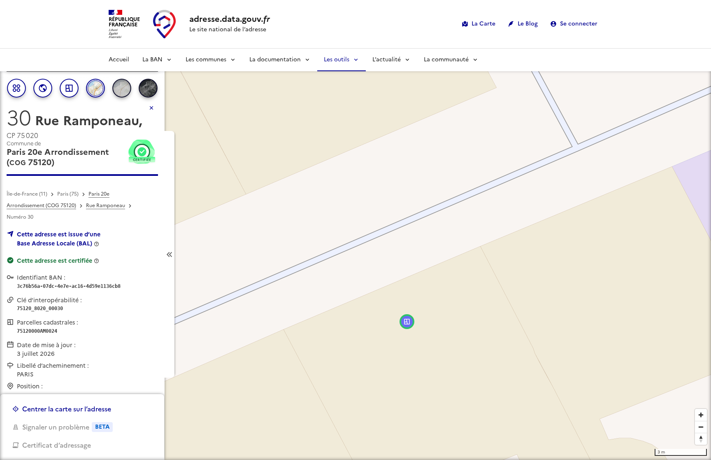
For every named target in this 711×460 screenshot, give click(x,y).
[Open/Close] (169, 254)
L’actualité (386, 59)
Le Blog (528, 23)
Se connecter (578, 23)
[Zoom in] (701, 415)
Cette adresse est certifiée (54, 260)
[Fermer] (151, 107)
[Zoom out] (701, 427)
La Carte (483, 23)
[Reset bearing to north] (701, 439)
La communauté (446, 59)
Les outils (336, 59)
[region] (355, 254)
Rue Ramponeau (105, 205)
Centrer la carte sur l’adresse (66, 409)
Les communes (206, 59)
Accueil (119, 59)
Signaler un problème (65, 427)
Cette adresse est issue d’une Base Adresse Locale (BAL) (58, 239)
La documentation (275, 59)
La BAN (152, 59)
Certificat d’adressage (56, 445)
